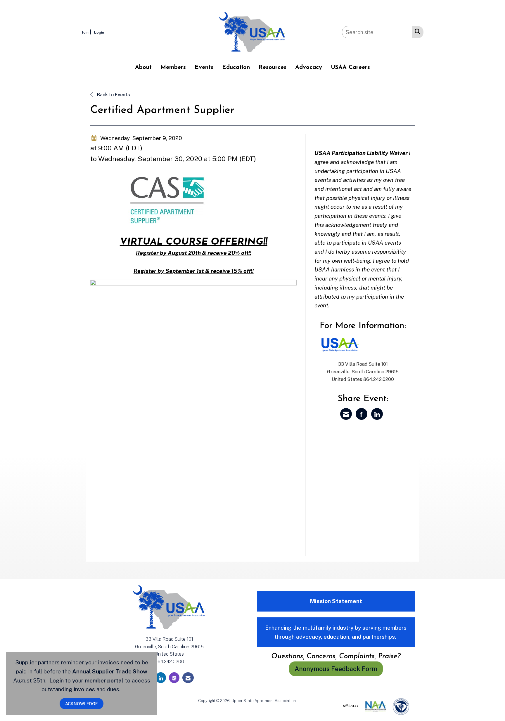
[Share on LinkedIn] (377, 414)
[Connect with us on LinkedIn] (160, 677)
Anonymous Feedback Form (336, 669)
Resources (272, 67)
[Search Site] (416, 31)
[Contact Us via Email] (188, 677)
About (143, 67)
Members (173, 67)
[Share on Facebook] (361, 414)
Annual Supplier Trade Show (109, 671)
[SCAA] (401, 706)
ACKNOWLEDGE (81, 703)
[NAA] (376, 706)
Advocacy (308, 67)
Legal (302, 701)
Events (204, 67)
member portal (104, 680)
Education (236, 67)
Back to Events (113, 94)
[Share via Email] (346, 414)
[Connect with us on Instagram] (174, 677)
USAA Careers (350, 67)
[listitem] (87, 32)
